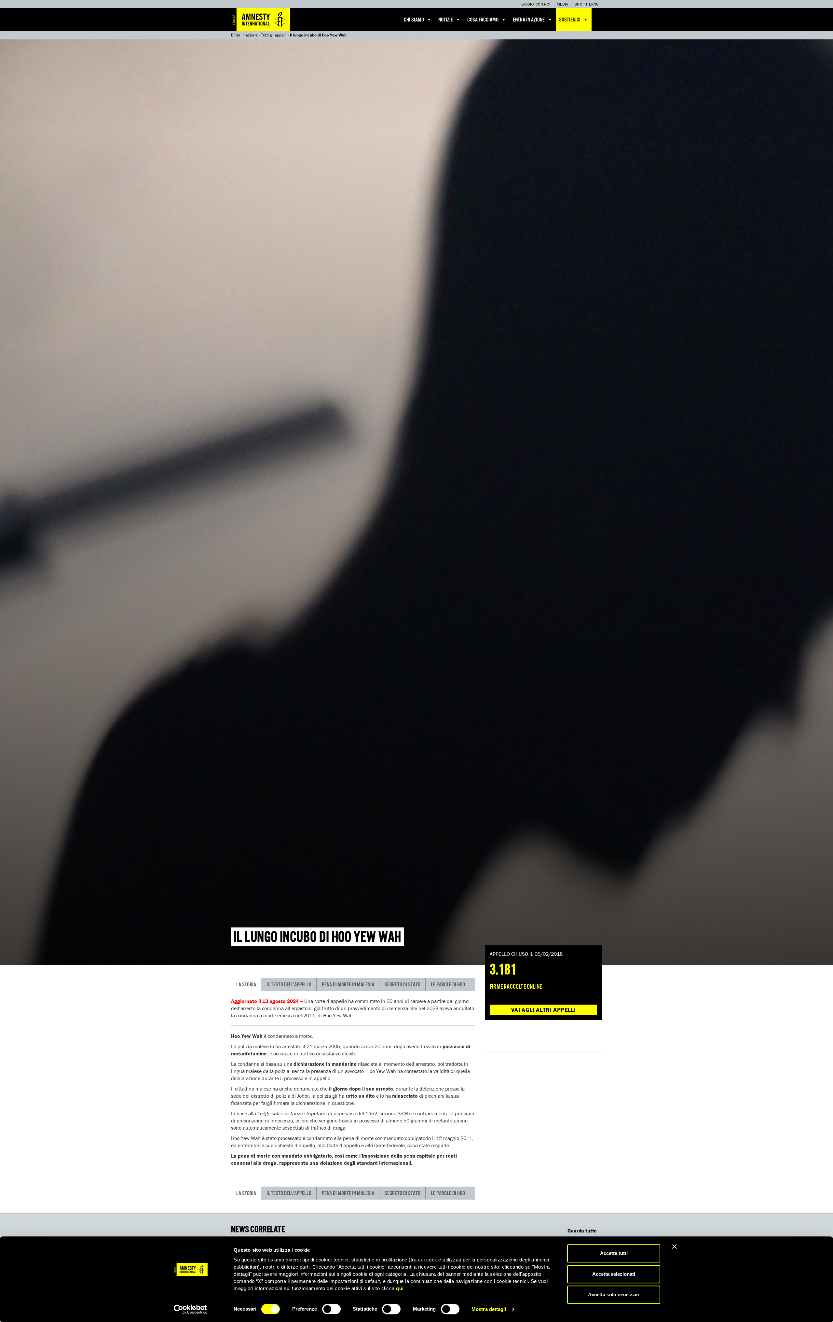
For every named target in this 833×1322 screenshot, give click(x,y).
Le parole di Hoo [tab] (448, 984)
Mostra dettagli (488, 1309)
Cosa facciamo (482, 20)
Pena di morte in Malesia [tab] (348, 984)
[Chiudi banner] (674, 1246)
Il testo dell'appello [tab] (288, 984)
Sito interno (587, 4)
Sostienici (569, 20)
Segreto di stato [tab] (402, 984)
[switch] (331, 1309)
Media (562, 4)
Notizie (445, 20)
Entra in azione (529, 20)
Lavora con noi (535, 4)
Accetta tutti (614, 1253)
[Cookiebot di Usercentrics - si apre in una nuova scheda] (190, 1309)
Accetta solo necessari (613, 1294)
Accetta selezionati (613, 1274)
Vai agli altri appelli (543, 1009)
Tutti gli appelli (274, 35)
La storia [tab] (246, 984)
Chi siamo (414, 20)
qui (400, 1288)
